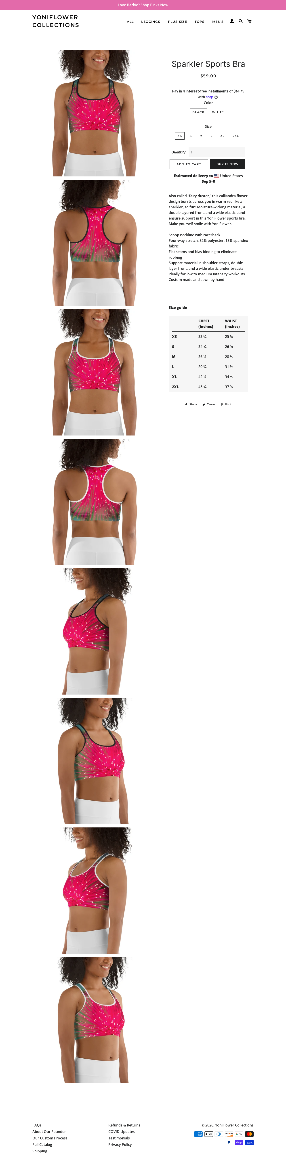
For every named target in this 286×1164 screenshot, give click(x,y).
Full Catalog (42, 1144)
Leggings (150, 22)
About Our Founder (49, 1131)
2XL (236, 136)
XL (222, 136)
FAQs (37, 1125)
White (218, 112)
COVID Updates (121, 1131)
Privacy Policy (120, 1144)
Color (208, 102)
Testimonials (119, 1138)
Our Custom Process (49, 1138)
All (130, 22)
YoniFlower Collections (56, 21)
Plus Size (177, 22)
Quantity (178, 152)
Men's (218, 22)
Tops (200, 22)
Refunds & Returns (124, 1125)
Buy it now (228, 164)
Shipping (39, 1151)
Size (208, 126)
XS (179, 136)
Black (198, 112)
